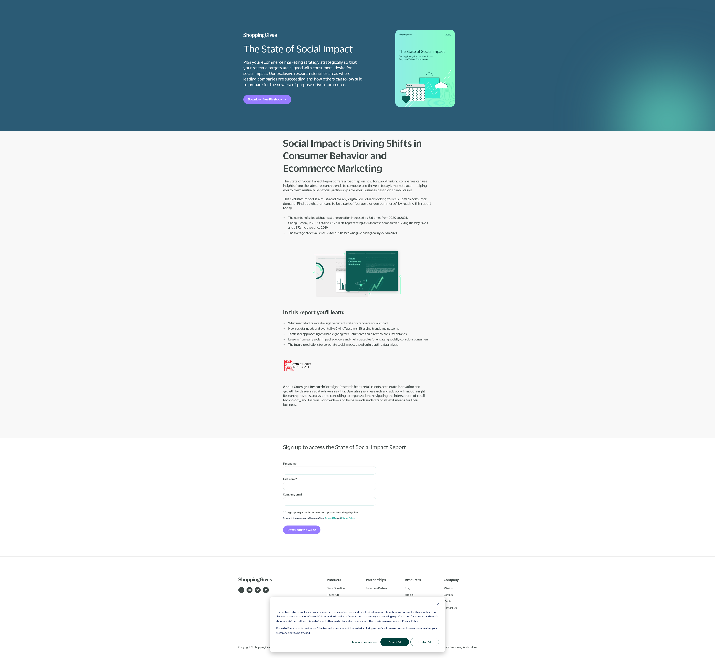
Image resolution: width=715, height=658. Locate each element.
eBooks (409, 594)
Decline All (425, 641)
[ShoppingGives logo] (260, 35)
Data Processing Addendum (460, 647)
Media (447, 601)
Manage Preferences (364, 641)
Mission (448, 588)
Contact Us (450, 607)
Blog (407, 588)
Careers (448, 594)
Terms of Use (331, 518)
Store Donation (336, 588)
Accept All (395, 641)
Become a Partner (376, 588)
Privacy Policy (410, 621)
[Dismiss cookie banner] (437, 604)
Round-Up (333, 594)
